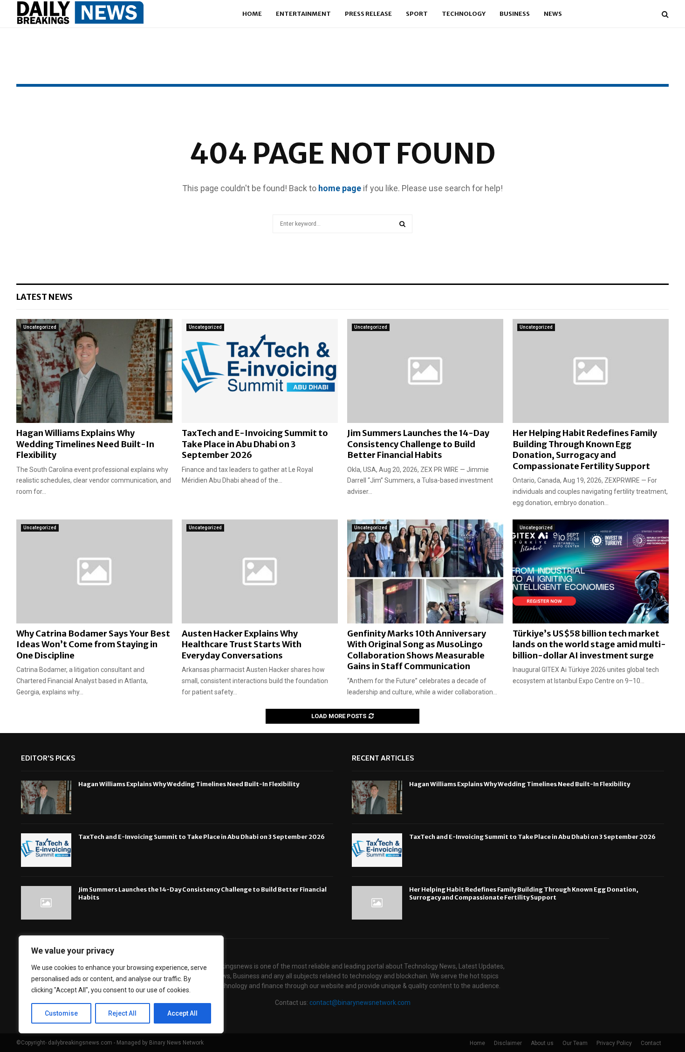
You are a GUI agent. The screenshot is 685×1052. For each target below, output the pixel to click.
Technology (464, 14)
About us (542, 1043)
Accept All (182, 1013)
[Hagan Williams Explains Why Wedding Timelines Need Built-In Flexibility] (94, 371)
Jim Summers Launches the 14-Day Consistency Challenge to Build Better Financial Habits (418, 444)
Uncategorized (39, 327)
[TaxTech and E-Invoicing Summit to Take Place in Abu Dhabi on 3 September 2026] (260, 371)
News (553, 14)
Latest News (44, 296)
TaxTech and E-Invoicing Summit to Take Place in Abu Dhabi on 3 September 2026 (255, 444)
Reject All (122, 1013)
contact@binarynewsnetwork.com (360, 1002)
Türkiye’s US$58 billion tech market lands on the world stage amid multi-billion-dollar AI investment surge (589, 644)
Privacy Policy (614, 1043)
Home (252, 14)
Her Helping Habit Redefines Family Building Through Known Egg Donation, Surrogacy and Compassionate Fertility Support (585, 449)
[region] (121, 984)
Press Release (368, 14)
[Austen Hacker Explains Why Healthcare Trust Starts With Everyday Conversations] (260, 571)
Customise (61, 1013)
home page (339, 188)
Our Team (575, 1043)
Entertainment (303, 14)
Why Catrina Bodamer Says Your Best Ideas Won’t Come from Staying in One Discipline (93, 644)
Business (515, 14)
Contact (651, 1043)
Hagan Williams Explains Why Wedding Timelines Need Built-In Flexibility (85, 444)
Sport (417, 14)
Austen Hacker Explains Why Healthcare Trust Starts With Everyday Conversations (241, 644)
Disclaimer (508, 1043)
